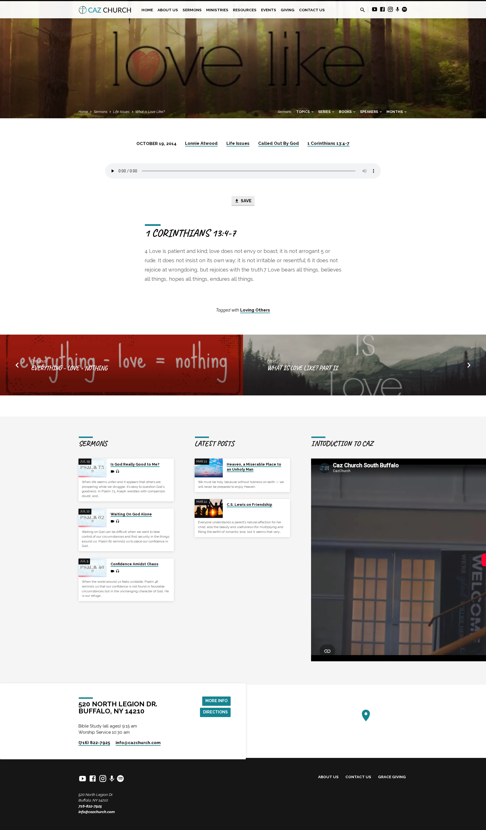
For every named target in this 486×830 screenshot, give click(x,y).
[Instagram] (390, 9)
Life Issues (121, 112)
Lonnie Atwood (201, 143)
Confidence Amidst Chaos (134, 564)
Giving (287, 10)
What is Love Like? (150, 112)
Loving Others (255, 310)
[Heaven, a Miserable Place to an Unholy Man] (209, 468)
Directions (215, 712)
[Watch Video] (112, 471)
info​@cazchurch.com (138, 742)
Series (324, 112)
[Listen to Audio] (117, 471)
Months (395, 112)
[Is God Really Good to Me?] (92, 468)
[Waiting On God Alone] (92, 518)
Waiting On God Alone (131, 514)
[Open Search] (362, 10)
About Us (168, 10)
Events (268, 10)
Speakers (369, 112)
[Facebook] (382, 9)
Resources (244, 10)
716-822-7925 (90, 806)
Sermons (192, 10)
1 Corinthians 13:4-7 (328, 143)
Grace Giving (392, 777)
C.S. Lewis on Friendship (249, 504)
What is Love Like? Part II (302, 368)
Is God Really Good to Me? (135, 464)
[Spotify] (404, 9)
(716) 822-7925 (94, 742)
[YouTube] (375, 9)
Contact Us (312, 10)
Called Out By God (278, 143)
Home (147, 10)
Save (245, 200)
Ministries (217, 10)
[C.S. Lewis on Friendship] (209, 508)
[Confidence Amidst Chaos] (92, 567)
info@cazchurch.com (96, 811)
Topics (303, 112)
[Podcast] (397, 9)
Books (345, 112)
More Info (216, 700)
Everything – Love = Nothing (69, 368)
